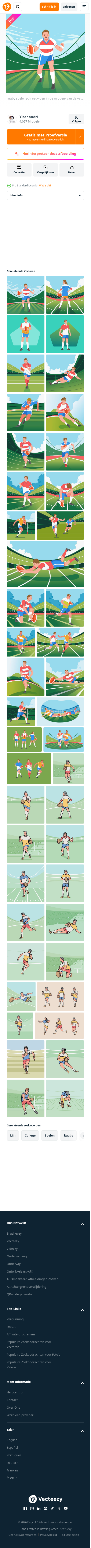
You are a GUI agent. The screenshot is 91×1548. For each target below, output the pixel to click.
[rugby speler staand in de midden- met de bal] (25, 373)
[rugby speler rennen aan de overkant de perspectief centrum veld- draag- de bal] (25, 648)
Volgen (76, 121)
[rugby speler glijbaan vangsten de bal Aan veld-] (25, 491)
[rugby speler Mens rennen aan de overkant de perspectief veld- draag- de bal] (25, 882)
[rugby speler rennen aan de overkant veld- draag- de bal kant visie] (60, 986)
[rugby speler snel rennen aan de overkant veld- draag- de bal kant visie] (60, 722)
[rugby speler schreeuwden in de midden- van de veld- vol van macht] (25, 295)
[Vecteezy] (7, 7)
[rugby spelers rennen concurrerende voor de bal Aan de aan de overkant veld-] (30, 917)
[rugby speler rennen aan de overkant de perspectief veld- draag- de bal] (60, 878)
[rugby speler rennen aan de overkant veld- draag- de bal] (25, 530)
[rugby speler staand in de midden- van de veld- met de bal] (25, 412)
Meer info (16, 195)
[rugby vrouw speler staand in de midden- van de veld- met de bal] (25, 334)
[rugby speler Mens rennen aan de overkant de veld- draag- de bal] (25, 569)
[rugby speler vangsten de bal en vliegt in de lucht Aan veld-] (45, 800)
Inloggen (69, 6)
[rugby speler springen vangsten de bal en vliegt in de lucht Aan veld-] (25, 991)
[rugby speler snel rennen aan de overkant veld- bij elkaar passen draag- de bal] (25, 951)
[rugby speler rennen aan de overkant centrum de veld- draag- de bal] (25, 452)
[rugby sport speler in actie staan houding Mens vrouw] (24, 1053)
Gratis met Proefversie (45, 136)
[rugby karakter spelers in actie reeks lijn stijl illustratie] (30, 1532)
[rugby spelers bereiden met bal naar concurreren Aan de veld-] (25, 843)
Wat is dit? (45, 185)
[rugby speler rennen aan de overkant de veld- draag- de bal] (25, 608)
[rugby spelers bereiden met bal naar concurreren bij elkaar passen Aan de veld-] (25, 726)
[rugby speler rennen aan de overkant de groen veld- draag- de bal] (25, 687)
